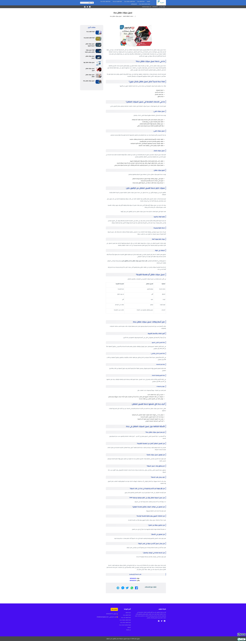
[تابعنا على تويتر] (87, 7)
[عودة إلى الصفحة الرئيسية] (135, 16)
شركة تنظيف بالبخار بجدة (89, 37)
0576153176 (133, 578)
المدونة (129, 627)
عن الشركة (128, 629)
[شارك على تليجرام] (118, 588)
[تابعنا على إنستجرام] (85, 7)
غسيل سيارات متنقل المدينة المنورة (90, 44)
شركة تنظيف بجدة (140, 1)
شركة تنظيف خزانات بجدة (105, 1)
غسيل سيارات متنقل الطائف (90, 75)
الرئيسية (148, 1)
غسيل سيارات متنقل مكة (88, 80)
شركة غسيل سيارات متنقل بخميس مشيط (89, 51)
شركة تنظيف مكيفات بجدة (129, 1)
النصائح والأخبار (134, 4)
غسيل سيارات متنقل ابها (89, 62)
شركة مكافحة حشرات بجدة (144, 4)
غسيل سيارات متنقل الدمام (90, 57)
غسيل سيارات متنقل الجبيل (90, 69)
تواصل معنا (114, 609)
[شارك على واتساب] (132, 588)
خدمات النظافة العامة (128, 16)
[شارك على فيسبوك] (136, 587)
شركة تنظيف (128, 612)
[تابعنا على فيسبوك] (90, 7)
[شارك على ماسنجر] (122, 587)
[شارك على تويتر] (127, 588)
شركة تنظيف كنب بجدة (117, 1)
